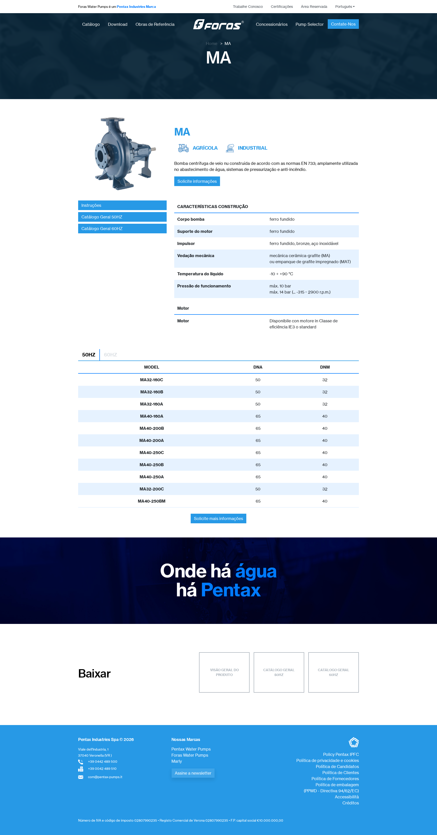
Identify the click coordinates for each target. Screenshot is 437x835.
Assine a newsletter (193, 773)
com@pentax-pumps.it (105, 777)
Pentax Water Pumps (191, 749)
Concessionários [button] (272, 24)
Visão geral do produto (224, 672)
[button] (345, 6)
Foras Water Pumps (189, 755)
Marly (176, 761)
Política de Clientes (340, 772)
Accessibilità (347, 796)
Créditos (350, 802)
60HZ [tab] (110, 355)
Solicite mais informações (218, 518)
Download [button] (117, 24)
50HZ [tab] (88, 355)
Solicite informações (197, 181)
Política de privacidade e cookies (327, 760)
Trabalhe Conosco (248, 7)
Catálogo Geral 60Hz (333, 672)
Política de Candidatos (337, 766)
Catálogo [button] (91, 24)
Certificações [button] (282, 7)
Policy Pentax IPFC (341, 754)
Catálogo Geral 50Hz (279, 672)
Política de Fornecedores (335, 778)
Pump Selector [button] (310, 24)
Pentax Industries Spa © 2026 (106, 739)
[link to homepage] (218, 24)
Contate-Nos (343, 24)
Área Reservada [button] (314, 7)
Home (211, 43)
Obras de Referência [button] (155, 24)
